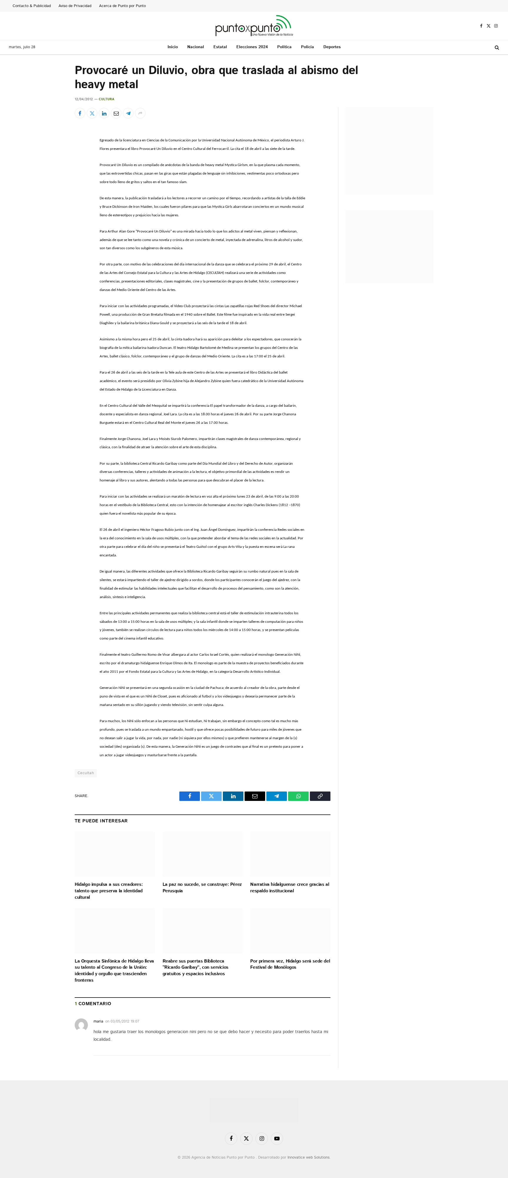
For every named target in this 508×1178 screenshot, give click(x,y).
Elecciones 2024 (252, 47)
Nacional (195, 47)
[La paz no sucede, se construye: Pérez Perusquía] (203, 854)
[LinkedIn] (53, 181)
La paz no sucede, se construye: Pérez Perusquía (202, 887)
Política (284, 47)
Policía (307, 47)
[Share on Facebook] (80, 113)
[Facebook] (53, 154)
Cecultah (86, 773)
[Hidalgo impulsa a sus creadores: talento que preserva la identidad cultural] (115, 854)
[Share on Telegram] (128, 113)
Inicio (173, 47)
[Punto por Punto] (254, 26)
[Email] (53, 194)
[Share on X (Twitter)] (92, 113)
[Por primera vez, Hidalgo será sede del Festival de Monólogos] (290, 930)
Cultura (107, 99)
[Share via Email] (116, 113)
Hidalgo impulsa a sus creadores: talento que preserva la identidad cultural (109, 891)
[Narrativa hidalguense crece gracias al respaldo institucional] (290, 854)
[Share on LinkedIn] (104, 113)
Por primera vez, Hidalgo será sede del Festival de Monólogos (290, 964)
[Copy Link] (53, 235)
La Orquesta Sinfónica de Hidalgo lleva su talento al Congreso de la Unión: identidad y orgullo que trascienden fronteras (114, 971)
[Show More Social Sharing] (140, 113)
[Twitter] (53, 167)
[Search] (496, 47)
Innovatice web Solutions (309, 1157)
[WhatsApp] (53, 221)
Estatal (220, 47)
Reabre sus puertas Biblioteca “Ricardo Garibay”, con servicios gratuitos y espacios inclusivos (195, 967)
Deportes (332, 47)
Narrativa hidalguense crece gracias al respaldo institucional (289, 887)
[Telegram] (53, 208)
